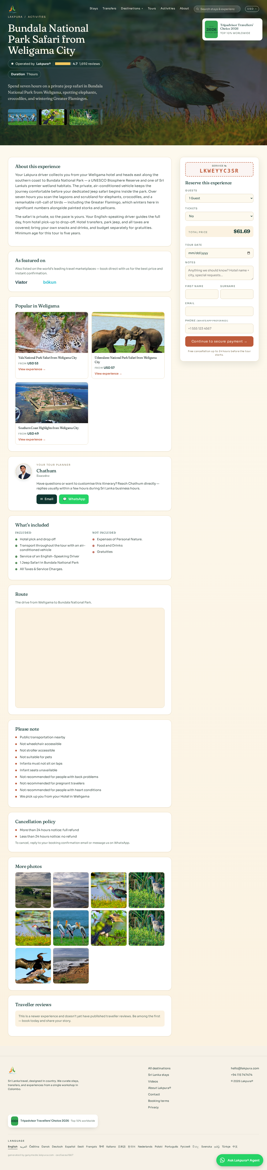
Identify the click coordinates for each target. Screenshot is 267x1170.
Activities (168, 8)
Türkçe (226, 1146)
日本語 (122, 1146)
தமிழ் (217, 1146)
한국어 (131, 1146)
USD (252, 8)
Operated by (55, 64)
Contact (154, 1094)
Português (171, 1146)
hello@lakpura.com (245, 1068)
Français (91, 1146)
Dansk (46, 1146)
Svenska (206, 1146)
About (184, 8)
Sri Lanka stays (158, 1075)
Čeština (34, 1146)
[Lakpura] (12, 9)
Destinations (132, 8)
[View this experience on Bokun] (52, 282)
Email (46, 499)
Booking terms (158, 1101)
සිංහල (196, 1146)
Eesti (81, 1146)
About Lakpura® (159, 1088)
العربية (23, 1146)
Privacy (153, 1107)
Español (70, 1146)
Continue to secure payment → (219, 341)
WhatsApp (74, 499)
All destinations (159, 1068)
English (13, 1146)
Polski (158, 1146)
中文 (235, 1146)
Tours (152, 8)
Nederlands (145, 1146)
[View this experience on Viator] (26, 282)
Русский (185, 1146)
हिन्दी (101, 1146)
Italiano (111, 1146)
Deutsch (57, 1146)
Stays (94, 8)
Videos (153, 1081)
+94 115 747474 (241, 1075)
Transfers (109, 8)
